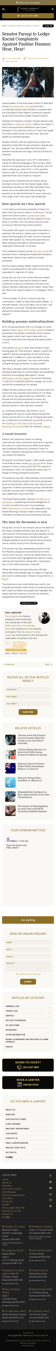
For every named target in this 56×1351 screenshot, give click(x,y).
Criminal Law (12, 1006)
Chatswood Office (41, 1250)
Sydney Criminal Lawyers (18, 378)
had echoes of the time (19, 508)
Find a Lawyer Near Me (17, 1143)
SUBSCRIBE (28, 712)
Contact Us (12, 1138)
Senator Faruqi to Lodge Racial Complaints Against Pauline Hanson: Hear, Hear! (26, 42)
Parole (9, 1046)
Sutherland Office (15, 1311)
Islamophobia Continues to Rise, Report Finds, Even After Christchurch (34, 795)
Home (4, 26)
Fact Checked (11, 61)
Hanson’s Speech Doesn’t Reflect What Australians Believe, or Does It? (31, 766)
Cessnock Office (40, 1311)
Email (7, 653)
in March (46, 426)
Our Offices (11, 1133)
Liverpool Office (13, 1250)
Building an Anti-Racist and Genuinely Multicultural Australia (22, 425)
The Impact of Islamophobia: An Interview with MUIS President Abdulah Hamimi (33, 809)
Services (10, 1015)
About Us (10, 1109)
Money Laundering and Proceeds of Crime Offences (27, 1040)
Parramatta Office (42, 1226)
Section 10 (11, 1152)
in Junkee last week (35, 215)
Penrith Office (39, 1270)
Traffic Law (12, 1011)
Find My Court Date (16, 1147)
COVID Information (15, 1034)
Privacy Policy (28, 1333)
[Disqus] (28, 869)
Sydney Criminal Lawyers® (37, 1335)
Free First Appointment (17, 1128)
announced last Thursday (21, 106)
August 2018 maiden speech (30, 330)
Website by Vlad (28, 1345)
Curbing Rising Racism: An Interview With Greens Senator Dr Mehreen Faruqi (32, 752)
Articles (11, 26)
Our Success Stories (16, 1119)
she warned (34, 463)
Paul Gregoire (14, 58)
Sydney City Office (14, 1226)
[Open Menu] (3, 9)
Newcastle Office (14, 1270)
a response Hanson (22, 124)
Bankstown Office (41, 1289)
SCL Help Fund (12, 1025)
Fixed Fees (10, 1114)
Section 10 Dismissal (16, 1020)
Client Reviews (13, 1124)
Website (14, 653)
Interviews (11, 1030)
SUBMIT (28, 981)
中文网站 (9, 1157)
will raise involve (41, 251)
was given (19, 347)
